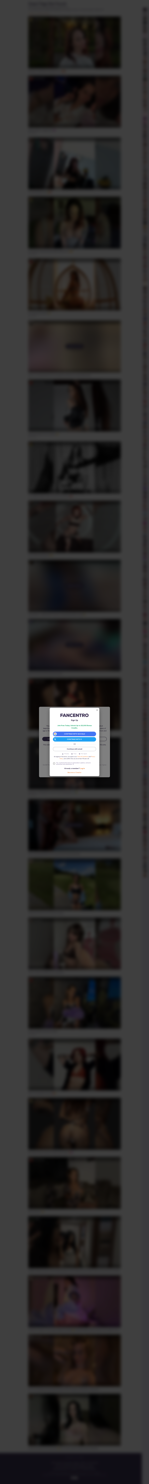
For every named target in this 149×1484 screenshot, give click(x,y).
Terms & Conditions (82, 756)
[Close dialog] (97, 710)
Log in (82, 768)
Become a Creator (74, 772)
